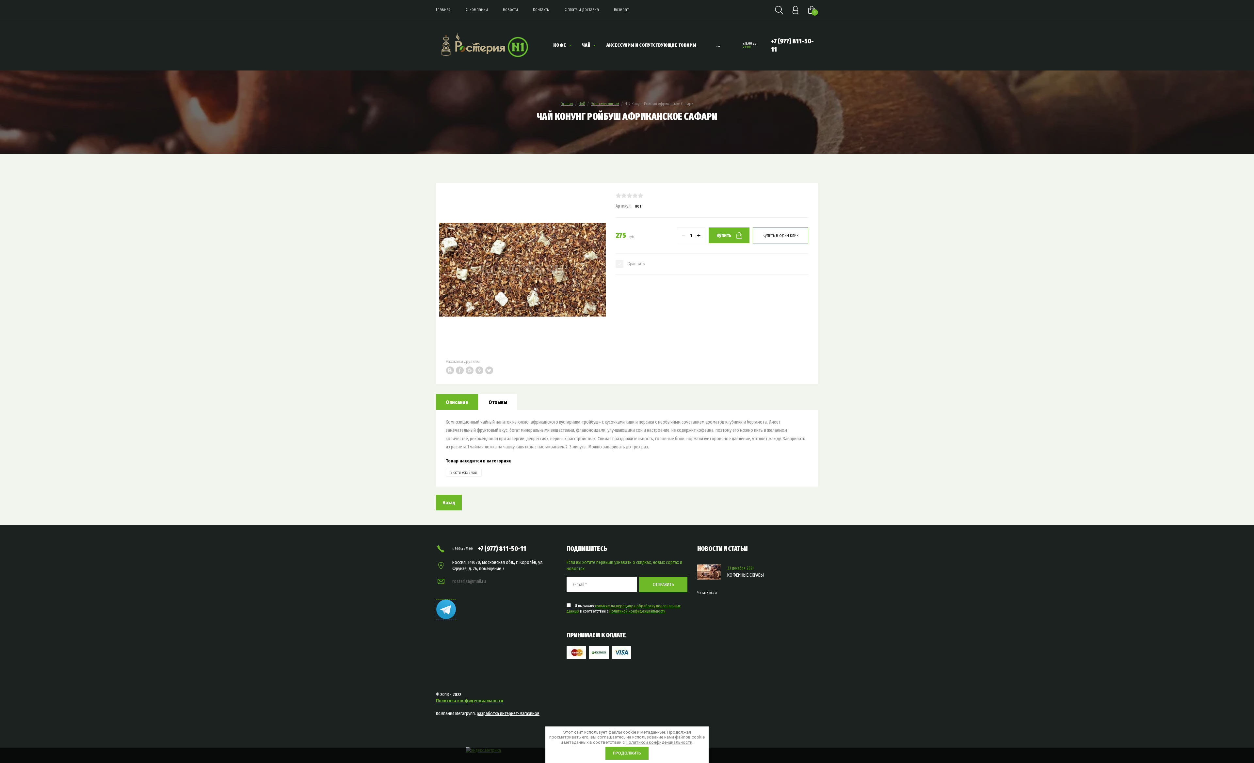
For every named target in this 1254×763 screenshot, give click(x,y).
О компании (477, 9)
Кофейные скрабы (745, 575)
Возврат (621, 9)
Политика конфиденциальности (469, 701)
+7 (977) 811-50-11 (502, 549)
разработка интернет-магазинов (508, 713)
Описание (457, 402)
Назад (448, 503)
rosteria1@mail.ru (469, 581)
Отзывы (498, 402)
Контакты (541, 9)
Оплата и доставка (582, 9)
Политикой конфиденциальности (637, 611)
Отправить (663, 584)
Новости (510, 9)
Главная (443, 9)
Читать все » (707, 592)
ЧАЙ (582, 103)
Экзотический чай (605, 103)
